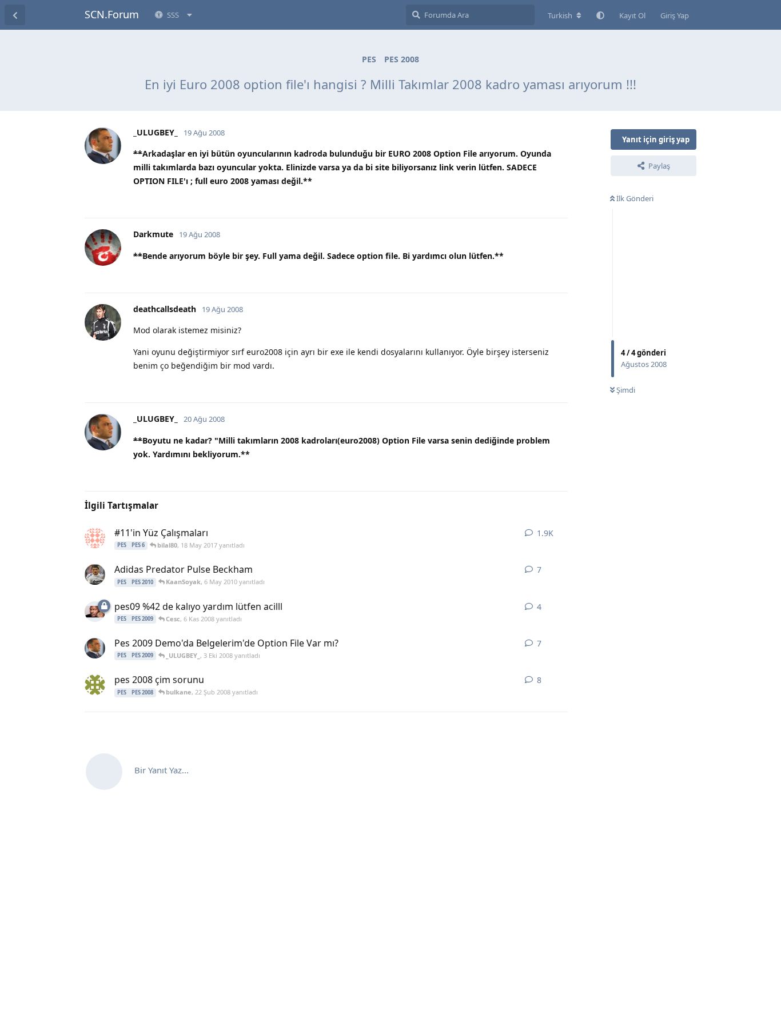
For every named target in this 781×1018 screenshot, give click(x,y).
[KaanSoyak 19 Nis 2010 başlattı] (95, 574)
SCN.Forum (112, 14)
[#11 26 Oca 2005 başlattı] (95, 538)
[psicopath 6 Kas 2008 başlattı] (95, 611)
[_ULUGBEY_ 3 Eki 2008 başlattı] (95, 648)
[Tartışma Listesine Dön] (15, 15)
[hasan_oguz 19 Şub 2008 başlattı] (95, 684)
